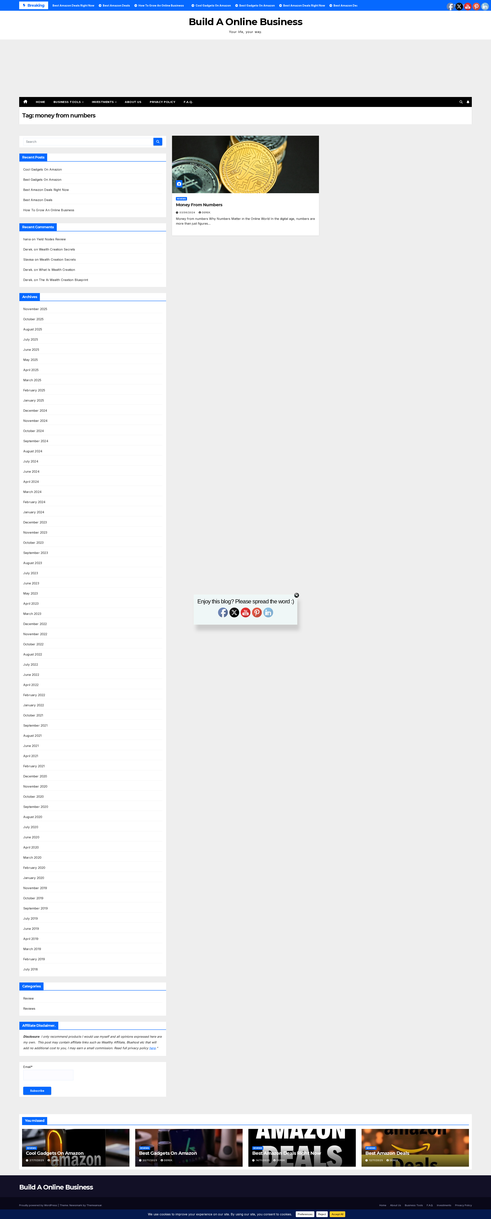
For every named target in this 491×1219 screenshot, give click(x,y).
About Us (133, 102)
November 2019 (35, 888)
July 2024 (30, 461)
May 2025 (30, 360)
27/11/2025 (37, 1160)
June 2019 (31, 929)
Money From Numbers (199, 204)
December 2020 (35, 776)
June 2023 (31, 583)
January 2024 (33, 512)
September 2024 (35, 441)
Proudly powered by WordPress (38, 1205)
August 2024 (32, 451)
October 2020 (33, 796)
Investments (103, 102)
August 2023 (32, 563)
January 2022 (33, 705)
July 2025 (30, 339)
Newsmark (75, 1205)
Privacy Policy (162, 102)
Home (40, 102)
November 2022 (35, 634)
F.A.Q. (188, 102)
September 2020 (35, 807)
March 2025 (32, 380)
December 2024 (35, 410)
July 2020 (30, 827)
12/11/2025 (376, 1160)
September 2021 (35, 725)
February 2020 (34, 868)
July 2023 (30, 573)
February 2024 (34, 502)
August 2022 (32, 654)
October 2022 (33, 644)
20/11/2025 (150, 1160)
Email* (28, 1067)
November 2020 (35, 786)
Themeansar (94, 1205)
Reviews (29, 1008)
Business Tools (68, 102)
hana (27, 239)
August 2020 (32, 817)
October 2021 (33, 715)
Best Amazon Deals (37, 200)
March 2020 (32, 857)
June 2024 (31, 471)
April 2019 (30, 939)
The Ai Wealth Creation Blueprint (63, 280)
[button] (461, 102)
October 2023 (33, 543)
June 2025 (31, 350)
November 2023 (35, 532)
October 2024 (33, 431)
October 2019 (33, 898)
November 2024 (35, 421)
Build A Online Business (245, 22)
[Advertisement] (245, 68)
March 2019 (32, 949)
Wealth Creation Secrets (57, 249)
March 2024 (32, 492)
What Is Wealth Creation (57, 270)
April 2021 (30, 756)
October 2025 (33, 319)
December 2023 (35, 522)
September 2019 (35, 908)
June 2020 (31, 837)
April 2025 (31, 370)
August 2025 (32, 329)
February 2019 (34, 959)
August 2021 (32, 736)
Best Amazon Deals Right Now (46, 190)
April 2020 (31, 847)
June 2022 (31, 675)
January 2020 (33, 878)
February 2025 (34, 390)
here (152, 1048)
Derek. (206, 212)
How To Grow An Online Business (48, 210)
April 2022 (31, 685)
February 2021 (34, 766)
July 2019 (30, 918)
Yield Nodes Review (51, 239)
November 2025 (35, 309)
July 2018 (30, 969)
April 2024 (31, 482)
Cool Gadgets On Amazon (42, 169)
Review (28, 998)
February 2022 (34, 695)
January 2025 (33, 400)
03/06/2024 (188, 212)
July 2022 (30, 664)
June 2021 (31, 746)
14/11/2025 (263, 1160)
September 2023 (35, 553)
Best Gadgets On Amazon (42, 180)
